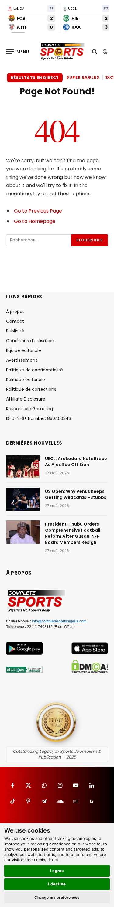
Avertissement (21, 360)
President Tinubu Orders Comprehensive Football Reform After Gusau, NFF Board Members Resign (72, 533)
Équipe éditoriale (23, 350)
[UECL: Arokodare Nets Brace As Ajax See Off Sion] (23, 466)
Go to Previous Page (38, 210)
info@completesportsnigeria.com (59, 621)
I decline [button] (57, 883)
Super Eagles (82, 77)
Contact (15, 321)
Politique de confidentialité (34, 370)
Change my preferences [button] (57, 897)
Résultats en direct (35, 77)
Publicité (15, 331)
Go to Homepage (34, 221)
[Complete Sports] (62, 51)
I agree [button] (57, 870)
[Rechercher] (94, 51)
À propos (15, 312)
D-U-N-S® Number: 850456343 (38, 418)
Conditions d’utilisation (30, 341)
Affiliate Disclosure (25, 399)
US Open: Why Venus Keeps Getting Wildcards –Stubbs (75, 494)
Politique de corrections (31, 389)
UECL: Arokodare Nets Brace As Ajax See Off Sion (76, 461)
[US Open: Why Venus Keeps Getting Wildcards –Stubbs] (23, 499)
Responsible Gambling (29, 409)
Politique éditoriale (25, 380)
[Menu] (17, 51)
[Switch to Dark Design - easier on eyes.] (104, 51)
